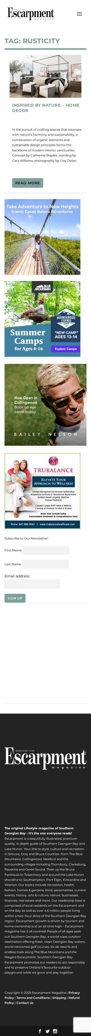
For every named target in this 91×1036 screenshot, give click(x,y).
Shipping (59, 998)
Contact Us (24, 1003)
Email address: (17, 576)
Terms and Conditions (33, 998)
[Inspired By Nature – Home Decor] (45, 76)
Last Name (13, 564)
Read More (27, 183)
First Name (13, 550)
